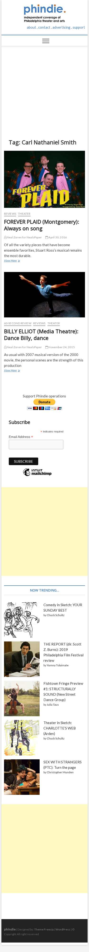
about (31, 27)
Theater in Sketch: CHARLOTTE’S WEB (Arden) (59, 728)
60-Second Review (17, 323)
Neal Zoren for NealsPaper (24, 237)
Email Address (21, 437)
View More (11, 261)
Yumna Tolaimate (58, 665)
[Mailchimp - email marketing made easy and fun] (37, 476)
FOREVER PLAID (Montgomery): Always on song (41, 225)
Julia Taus (53, 704)
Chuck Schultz (56, 615)
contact (44, 27)
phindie (10, 929)
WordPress (63, 929)
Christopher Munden (60, 772)
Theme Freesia (44, 929)
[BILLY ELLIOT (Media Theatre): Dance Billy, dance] (44, 294)
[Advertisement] (44, 89)
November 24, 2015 (61, 347)
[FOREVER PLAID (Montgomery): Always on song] (44, 179)
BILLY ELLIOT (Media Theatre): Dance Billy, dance (41, 334)
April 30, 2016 (57, 237)
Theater (24, 213)
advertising (61, 27)
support (79, 27)
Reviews (10, 213)
